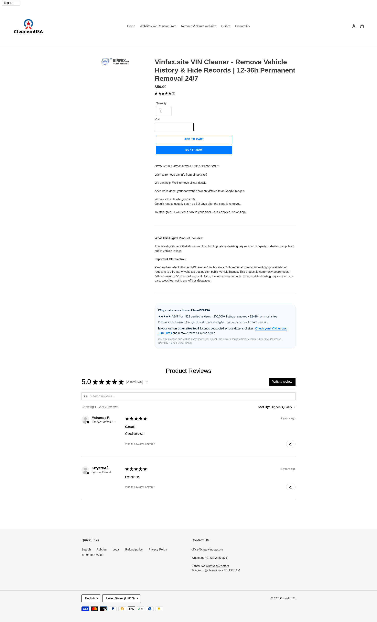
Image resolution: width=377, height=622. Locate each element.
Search (86, 549)
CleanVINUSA (288, 598)
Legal (116, 549)
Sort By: (264, 407)
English (90, 598)
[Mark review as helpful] (291, 444)
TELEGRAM (232, 570)
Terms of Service (92, 554)
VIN (157, 119)
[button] (146, 381)
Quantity (161, 103)
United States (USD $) (120, 598)
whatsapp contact (217, 566)
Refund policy (134, 549)
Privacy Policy (158, 549)
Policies (102, 549)
